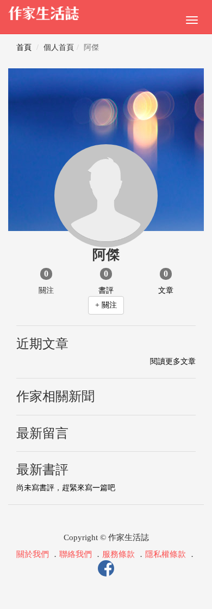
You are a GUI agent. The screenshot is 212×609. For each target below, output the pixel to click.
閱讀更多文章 (173, 361)
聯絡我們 (75, 554)
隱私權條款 (165, 554)
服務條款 (118, 554)
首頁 (24, 47)
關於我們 (32, 554)
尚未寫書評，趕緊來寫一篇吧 (65, 488)
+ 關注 (106, 305)
